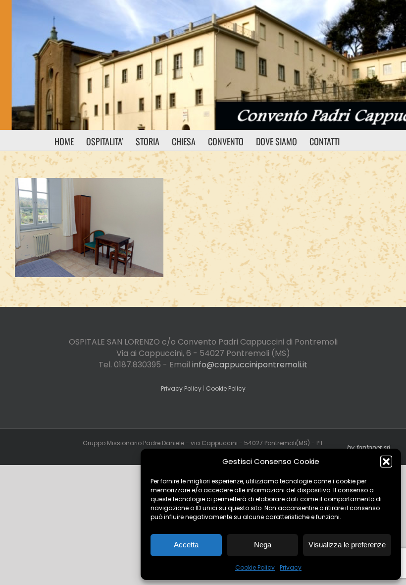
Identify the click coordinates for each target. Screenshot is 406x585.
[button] (386, 462)
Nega (262, 544)
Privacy (291, 567)
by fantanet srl (368, 447)
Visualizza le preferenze (347, 544)
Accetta (186, 544)
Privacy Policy (181, 388)
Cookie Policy (255, 567)
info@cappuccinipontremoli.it (249, 364)
